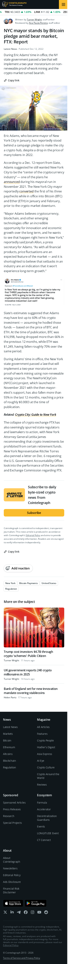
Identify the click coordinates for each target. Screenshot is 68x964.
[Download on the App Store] (13, 903)
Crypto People (45, 740)
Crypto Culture (46, 767)
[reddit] (46, 913)
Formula (42, 802)
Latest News (10, 48)
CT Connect (44, 840)
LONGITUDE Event (48, 833)
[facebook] (25, 913)
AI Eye (40, 760)
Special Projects (12, 822)
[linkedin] (12, 913)
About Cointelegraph (11, 859)
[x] (5, 913)
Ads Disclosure (12, 882)
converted (26, 191)
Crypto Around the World (48, 776)
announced (12, 182)
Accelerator (44, 809)
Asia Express (44, 754)
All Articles (43, 727)
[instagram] (32, 913)
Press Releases (12, 809)
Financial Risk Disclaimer (11, 890)
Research (8, 816)
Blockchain (9, 760)
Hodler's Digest (46, 747)
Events (41, 826)
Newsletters (10, 868)
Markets (8, 733)
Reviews (42, 784)
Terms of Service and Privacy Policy (21, 958)
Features (42, 733)
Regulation (9, 767)
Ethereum (9, 747)
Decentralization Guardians (47, 818)
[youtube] (39, 913)
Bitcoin (7, 740)
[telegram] (19, 913)
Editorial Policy (33, 535)
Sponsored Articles (14, 802)
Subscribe (34, 513)
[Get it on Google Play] (36, 903)
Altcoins (7, 754)
